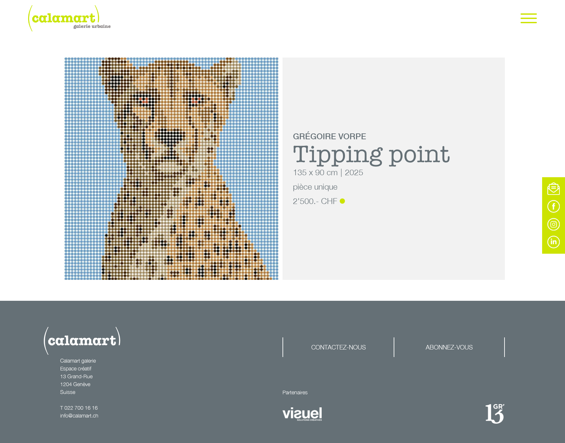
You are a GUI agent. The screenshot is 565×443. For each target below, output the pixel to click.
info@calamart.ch (79, 415)
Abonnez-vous (449, 347)
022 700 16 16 (81, 408)
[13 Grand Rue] (495, 414)
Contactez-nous (338, 347)
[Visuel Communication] (302, 414)
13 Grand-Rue (76, 376)
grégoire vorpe (329, 136)
